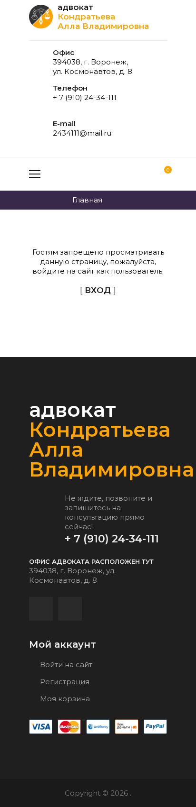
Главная (87, 199)
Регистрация (63, 681)
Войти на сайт (65, 664)
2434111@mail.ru (82, 133)
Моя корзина (64, 698)
